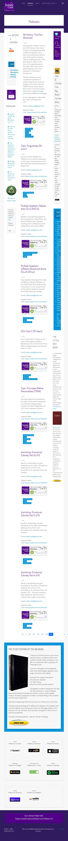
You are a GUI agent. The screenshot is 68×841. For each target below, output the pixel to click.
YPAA (25, 441)
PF (57, 282)
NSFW (25, 256)
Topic (27, 132)
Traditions (60, 302)
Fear (58, 249)
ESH (58, 247)
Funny (59, 251)
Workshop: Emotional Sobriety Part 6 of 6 (31, 453)
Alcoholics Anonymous (45, 829)
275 (34, 634)
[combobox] (11, 96)
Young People (27, 439)
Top (62, 829)
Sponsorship (61, 292)
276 (38, 634)
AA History (28, 134)
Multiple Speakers (27, 254)
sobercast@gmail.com (36, 106)
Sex (58, 290)
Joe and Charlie (59, 255)
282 (64, 634)
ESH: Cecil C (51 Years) (31, 331)
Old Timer (28, 130)
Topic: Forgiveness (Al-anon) (32, 147)
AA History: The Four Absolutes (33, 36)
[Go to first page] (22, 634)
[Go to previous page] (25, 634)
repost (59, 286)
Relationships (61, 284)
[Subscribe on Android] (34, 772)
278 (47, 634)
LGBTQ (59, 259)
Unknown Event (29, 136)
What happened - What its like (30, 252)
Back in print (57, 427)
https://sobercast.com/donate (38, 112)
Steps (58, 294)
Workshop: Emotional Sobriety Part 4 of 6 (31, 574)
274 (29, 634)
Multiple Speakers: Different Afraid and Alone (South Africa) (33, 269)
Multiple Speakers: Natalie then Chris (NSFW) (33, 207)
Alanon (25, 196)
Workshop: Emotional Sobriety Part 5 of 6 (31, 513)
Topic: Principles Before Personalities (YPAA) (32, 389)
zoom (58, 326)
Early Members (29, 128)
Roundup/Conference (28, 192)
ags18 (58, 227)
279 (51, 634)
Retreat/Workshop (28, 499)
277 (42, 634)
